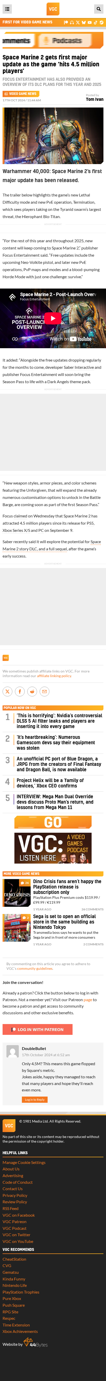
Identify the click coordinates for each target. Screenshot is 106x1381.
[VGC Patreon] (66, 22)
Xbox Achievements (20, 1331)
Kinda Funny (14, 1278)
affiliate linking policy (54, 676)
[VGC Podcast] (72, 22)
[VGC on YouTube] (90, 22)
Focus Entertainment (21, 255)
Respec (9, 1318)
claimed (20, 515)
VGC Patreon (14, 1221)
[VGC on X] (78, 22)
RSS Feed (11, 1208)
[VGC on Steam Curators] (101, 22)
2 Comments (93, 944)
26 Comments (92, 909)
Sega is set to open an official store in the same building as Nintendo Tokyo (64, 922)
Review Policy (15, 1201)
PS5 (90, 523)
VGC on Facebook (19, 1215)
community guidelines (34, 968)
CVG (7, 1265)
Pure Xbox (12, 1298)
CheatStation (14, 1259)
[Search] (98, 9)
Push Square (14, 1305)
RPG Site (10, 1311)
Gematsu (11, 1272)
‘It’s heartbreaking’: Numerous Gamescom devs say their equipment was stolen (56, 742)
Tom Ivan (94, 99)
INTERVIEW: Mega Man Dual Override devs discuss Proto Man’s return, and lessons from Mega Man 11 (55, 802)
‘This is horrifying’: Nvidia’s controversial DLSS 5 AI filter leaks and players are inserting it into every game (59, 721)
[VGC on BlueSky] (84, 22)
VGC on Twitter (16, 1234)
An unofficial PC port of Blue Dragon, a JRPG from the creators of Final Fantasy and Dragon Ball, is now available (59, 764)
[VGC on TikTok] (96, 22)
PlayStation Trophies (21, 1291)
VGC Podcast (14, 1228)
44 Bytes (35, 1342)
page (88, 999)
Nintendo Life (15, 1285)
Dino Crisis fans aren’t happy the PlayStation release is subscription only (67, 887)
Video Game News (22, 93)
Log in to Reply (35, 1099)
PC (41, 530)
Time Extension (16, 1324)
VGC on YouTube (18, 1241)
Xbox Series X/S (16, 530)
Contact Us (13, 1188)
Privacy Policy (15, 1195)
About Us (11, 1168)
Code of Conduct (18, 1182)
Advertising (13, 1175)
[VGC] (53, 9)
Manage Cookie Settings (24, 1162)
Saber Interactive (79, 367)
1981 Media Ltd (35, 1121)
